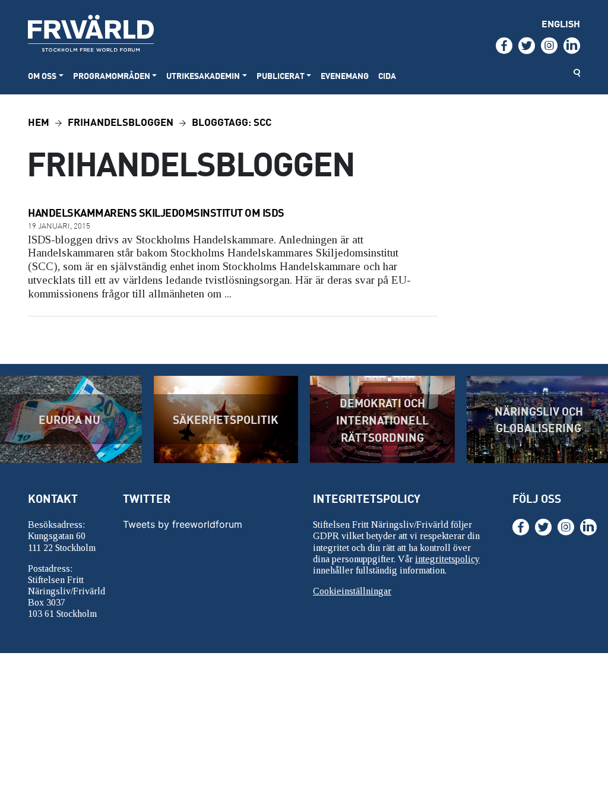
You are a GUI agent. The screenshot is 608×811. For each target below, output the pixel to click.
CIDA (387, 76)
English (561, 23)
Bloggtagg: (231, 121)
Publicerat (280, 76)
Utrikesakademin (203, 76)
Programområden (111, 76)
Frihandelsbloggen (120, 121)
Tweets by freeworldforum (182, 524)
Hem (38, 121)
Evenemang (345, 76)
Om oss (42, 76)
